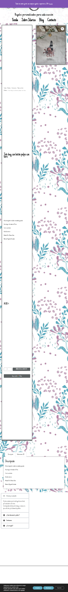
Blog (41, 20)
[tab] (10, 454)
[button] (15, 495)
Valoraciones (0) (20, 454)
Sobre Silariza (29, 20)
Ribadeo (9, 88)
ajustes (23, 590)
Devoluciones (9, 520)
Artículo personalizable (11, 496)
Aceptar (37, 588)
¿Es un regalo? (9, 526)
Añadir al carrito (21, 369)
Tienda (15, 20)
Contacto (51, 20)
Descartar (51, 4)
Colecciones (14, 88)
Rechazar (48, 588)
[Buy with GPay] (17, 376)
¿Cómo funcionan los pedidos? (13, 515)
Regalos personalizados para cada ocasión (34, 15)
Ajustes (59, 588)
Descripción (10, 454)
